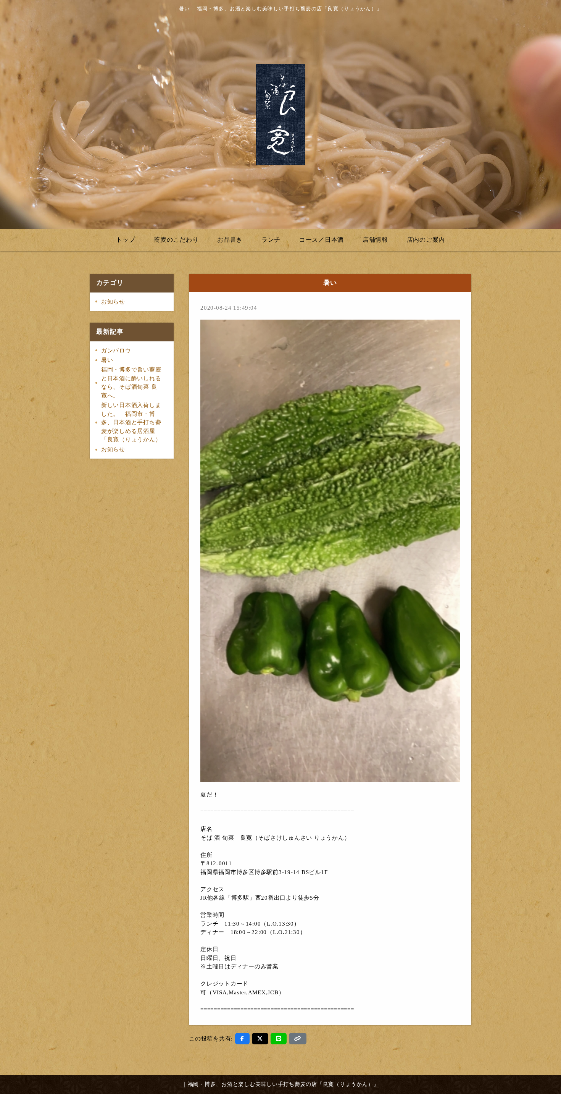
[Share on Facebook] (242, 1038)
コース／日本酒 (321, 239)
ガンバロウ (116, 350)
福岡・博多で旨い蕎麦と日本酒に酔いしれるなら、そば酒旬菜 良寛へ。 (131, 383)
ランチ (270, 239)
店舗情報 (375, 239)
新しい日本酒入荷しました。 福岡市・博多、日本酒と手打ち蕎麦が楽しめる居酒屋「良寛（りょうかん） (131, 422)
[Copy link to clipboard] (297, 1038)
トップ (125, 239)
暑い (107, 360)
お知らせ (113, 302)
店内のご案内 (426, 239)
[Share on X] (260, 1038)
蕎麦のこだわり (176, 239)
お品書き (230, 239)
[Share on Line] (279, 1038)
